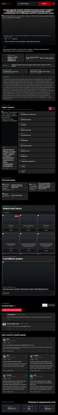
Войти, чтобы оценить (47, 58)
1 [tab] (50, 108)
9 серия (13, 230)
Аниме (4, 47)
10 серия (48, 250)
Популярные (51, 305)
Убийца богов (46, 225)
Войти (44, 4)
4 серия (48, 230)
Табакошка (10, 225)
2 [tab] (53, 108)
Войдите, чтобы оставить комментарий (12, 310)
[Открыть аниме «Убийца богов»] (46, 219)
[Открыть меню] (53, 3)
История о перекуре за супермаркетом (11, 244)
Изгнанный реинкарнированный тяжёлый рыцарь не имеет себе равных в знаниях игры (28, 245)
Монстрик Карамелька (28, 225)
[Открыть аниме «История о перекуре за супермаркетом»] (10, 238)
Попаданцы (14, 38)
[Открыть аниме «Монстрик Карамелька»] (28, 219)
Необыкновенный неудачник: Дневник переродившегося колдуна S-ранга (46, 245)
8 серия (13, 250)
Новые (44, 305)
